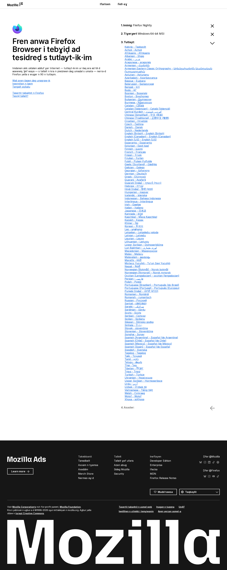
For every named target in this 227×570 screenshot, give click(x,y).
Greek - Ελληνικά (135, 176)
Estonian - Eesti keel (137, 145)
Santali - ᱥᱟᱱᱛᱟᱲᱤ (135, 303)
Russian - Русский (136, 300)
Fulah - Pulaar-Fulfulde (138, 161)
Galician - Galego (135, 167)
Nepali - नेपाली (132, 266)
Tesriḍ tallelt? (20, 96)
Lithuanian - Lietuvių (137, 241)
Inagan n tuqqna (165, 507)
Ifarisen (105, 4)
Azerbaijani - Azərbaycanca (141, 77)
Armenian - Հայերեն (137, 65)
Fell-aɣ (122, 4)
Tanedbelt (84, 460)
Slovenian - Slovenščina (139, 331)
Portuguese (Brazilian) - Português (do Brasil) (152, 284)
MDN (153, 473)
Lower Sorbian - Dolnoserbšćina (144, 244)
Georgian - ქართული (137, 170)
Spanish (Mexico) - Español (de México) (148, 343)
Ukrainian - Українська (138, 377)
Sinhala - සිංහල (133, 325)
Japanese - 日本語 (135, 210)
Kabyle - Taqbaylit (135, 46)
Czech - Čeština (134, 124)
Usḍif (182, 507)
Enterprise (156, 465)
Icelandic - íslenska (136, 195)
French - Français (135, 152)
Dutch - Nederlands (136, 130)
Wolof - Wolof (133, 396)
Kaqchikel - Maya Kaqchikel (141, 216)
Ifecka (153, 469)
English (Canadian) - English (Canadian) (148, 136)
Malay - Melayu (134, 254)
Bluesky (200, 462)
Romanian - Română (137, 294)
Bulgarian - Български (138, 99)
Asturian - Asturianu (137, 74)
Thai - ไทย (131, 365)
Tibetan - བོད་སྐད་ (134, 368)
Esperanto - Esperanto (138, 142)
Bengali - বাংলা (132, 87)
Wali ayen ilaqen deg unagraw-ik (31, 80)
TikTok (213, 462)
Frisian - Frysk (133, 155)
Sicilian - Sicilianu (135, 318)
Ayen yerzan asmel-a (169, 511)
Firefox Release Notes (163, 478)
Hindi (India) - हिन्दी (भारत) (139, 189)
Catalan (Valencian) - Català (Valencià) (147, 108)
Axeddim (83, 469)
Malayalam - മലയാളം (137, 257)
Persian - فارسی (134, 278)
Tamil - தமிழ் (132, 359)
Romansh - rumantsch (138, 297)
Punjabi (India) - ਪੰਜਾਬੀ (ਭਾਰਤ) (141, 291)
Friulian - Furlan (134, 158)
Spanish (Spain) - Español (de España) (147, 346)
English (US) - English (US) (141, 139)
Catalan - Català (134, 105)
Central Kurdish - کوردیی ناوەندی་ (143, 111)
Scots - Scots (133, 312)
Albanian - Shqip (134, 56)
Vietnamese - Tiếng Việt (139, 390)
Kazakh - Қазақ (134, 220)
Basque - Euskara (135, 80)
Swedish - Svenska (136, 349)
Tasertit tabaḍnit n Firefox (28, 92)
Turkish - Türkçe (134, 374)
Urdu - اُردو (131, 383)
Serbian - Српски (135, 315)
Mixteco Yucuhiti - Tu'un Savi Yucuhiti (147, 263)
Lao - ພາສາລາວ (133, 229)
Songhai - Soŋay (134, 334)
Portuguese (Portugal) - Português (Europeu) (152, 288)
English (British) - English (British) (144, 133)
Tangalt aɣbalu (21, 86)
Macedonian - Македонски (141, 250)
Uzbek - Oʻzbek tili (136, 387)
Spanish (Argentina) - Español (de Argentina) (151, 337)
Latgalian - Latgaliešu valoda (141, 232)
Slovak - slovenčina (136, 328)
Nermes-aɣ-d (86, 478)
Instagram (205, 462)
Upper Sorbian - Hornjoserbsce (143, 380)
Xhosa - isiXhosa (134, 399)
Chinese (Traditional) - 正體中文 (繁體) (147, 118)
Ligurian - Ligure (134, 238)
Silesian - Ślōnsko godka (139, 322)
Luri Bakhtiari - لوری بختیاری (141, 247)
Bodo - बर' (131, 90)
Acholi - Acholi (133, 49)
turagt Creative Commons (29, 513)
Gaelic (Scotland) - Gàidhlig (141, 164)
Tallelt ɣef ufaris (124, 460)
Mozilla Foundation (70, 507)
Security (119, 473)
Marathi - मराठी (133, 260)
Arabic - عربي (132, 59)
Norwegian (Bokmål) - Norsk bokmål (146, 269)
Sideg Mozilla (121, 469)
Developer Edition (160, 460)
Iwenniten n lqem (22, 83)
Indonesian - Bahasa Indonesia (143, 198)
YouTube (213, 476)
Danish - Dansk (134, 127)
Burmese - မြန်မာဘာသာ (138, 102)
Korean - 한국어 (134, 226)
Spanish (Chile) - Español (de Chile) (145, 340)
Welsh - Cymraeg (135, 393)
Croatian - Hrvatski (136, 121)
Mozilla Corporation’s (24, 507)
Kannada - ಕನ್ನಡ (134, 213)
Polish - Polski (133, 281)
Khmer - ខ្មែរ (131, 223)
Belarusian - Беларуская (139, 83)
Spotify (218, 462)
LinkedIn (209, 462)
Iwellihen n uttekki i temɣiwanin (136, 511)
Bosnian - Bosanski (136, 93)
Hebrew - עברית (134, 186)
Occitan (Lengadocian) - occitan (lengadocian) (152, 275)
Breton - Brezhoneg (137, 96)
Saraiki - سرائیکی (134, 306)
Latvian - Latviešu (135, 235)
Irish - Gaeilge (133, 204)
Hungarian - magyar (136, 192)
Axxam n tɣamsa (88, 465)
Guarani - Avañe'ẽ (135, 179)
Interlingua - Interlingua (139, 201)
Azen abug (120, 465)
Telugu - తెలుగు (133, 362)
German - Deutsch (136, 173)
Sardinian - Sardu (135, 309)
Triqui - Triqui (132, 371)
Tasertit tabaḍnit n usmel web (135, 507)
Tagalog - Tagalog (135, 352)
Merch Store (85, 473)
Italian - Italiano (134, 207)
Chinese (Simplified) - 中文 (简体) (144, 114)
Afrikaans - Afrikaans (137, 53)
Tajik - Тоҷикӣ (133, 356)
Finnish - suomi (134, 148)
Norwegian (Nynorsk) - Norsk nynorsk (148, 272)
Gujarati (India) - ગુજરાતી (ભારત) (143, 182)
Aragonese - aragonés (138, 62)
